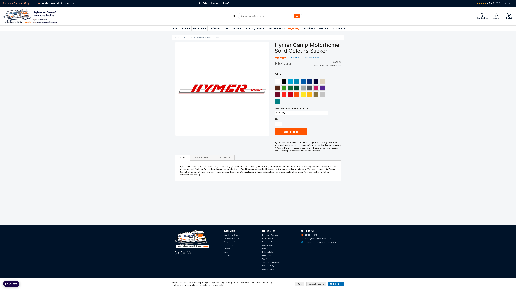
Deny (300, 284)
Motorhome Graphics (232, 235)
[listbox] (301, 91)
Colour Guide (267, 245)
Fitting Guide (267, 242)
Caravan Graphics (231, 238)
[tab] (182, 158)
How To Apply (268, 238)
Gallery (227, 249)
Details (182, 157)
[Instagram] (183, 253)
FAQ (264, 249)
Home (177, 37)
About (226, 252)
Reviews (224, 157)
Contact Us (228, 255)
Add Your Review (311, 57)
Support (13, 283)
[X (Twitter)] (189, 253)
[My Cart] (509, 16)
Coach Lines (229, 245)
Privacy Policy (268, 266)
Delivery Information (270, 235)
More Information (202, 157)
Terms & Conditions (270, 262)
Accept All (336, 284)
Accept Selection (316, 284)
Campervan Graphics (233, 242)
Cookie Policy (268, 269)
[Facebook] (177, 253)
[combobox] (235, 16)
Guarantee (266, 255)
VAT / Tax (266, 259)
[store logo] (30, 15)
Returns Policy (268, 252)
